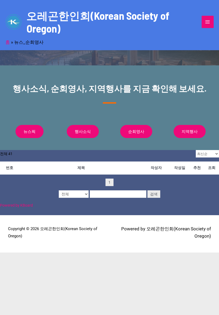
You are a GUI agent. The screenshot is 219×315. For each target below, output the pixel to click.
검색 (154, 194)
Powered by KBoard (16, 205)
